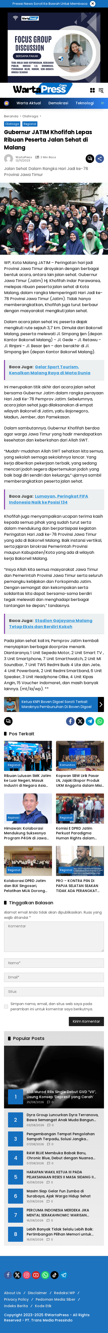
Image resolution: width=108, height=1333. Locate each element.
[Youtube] (36, 1275)
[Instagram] (27, 1275)
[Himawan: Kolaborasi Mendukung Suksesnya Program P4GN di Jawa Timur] (28, 808)
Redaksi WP (64, 1292)
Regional (14, 765)
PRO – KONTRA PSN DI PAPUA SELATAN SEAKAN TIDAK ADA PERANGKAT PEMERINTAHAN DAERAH (77, 885)
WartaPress (24, 157)
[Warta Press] (44, 90)
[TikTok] (54, 1275)
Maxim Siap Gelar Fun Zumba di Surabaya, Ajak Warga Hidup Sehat (59, 1194)
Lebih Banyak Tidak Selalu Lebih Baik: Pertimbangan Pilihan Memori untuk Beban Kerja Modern (60, 1232)
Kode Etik (43, 1305)
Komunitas (67, 765)
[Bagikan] (99, 158)
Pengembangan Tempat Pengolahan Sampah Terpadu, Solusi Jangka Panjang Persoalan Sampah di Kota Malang (61, 1136)
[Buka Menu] (92, 90)
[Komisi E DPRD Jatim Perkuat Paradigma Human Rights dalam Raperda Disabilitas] (80, 808)
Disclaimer (37, 1292)
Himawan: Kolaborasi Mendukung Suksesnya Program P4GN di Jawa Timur (25, 833)
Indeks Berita (16, 1305)
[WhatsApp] (99, 721)
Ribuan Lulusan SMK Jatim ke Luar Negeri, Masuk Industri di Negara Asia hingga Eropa (27, 780)
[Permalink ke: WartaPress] (10, 158)
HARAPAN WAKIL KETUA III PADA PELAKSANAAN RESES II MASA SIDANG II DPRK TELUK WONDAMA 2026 (60, 1175)
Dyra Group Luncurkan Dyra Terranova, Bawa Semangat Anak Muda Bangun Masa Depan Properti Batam (62, 1117)
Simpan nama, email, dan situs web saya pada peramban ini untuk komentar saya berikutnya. (52, 1006)
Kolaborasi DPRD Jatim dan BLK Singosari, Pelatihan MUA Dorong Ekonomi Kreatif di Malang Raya (28, 885)
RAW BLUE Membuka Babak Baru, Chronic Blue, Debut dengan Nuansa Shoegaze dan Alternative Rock (60, 1156)
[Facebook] (70, 721)
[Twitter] (80, 721)
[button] (101, 90)
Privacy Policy (16, 1299)
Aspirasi (13, 818)
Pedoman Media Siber (55, 1299)
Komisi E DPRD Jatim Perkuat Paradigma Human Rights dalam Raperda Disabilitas (75, 833)
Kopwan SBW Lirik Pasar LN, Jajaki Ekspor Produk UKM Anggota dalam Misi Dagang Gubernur (79, 780)
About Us (12, 1292)
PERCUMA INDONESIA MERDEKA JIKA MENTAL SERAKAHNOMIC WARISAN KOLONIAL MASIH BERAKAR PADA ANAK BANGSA (60, 1213)
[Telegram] (90, 721)
